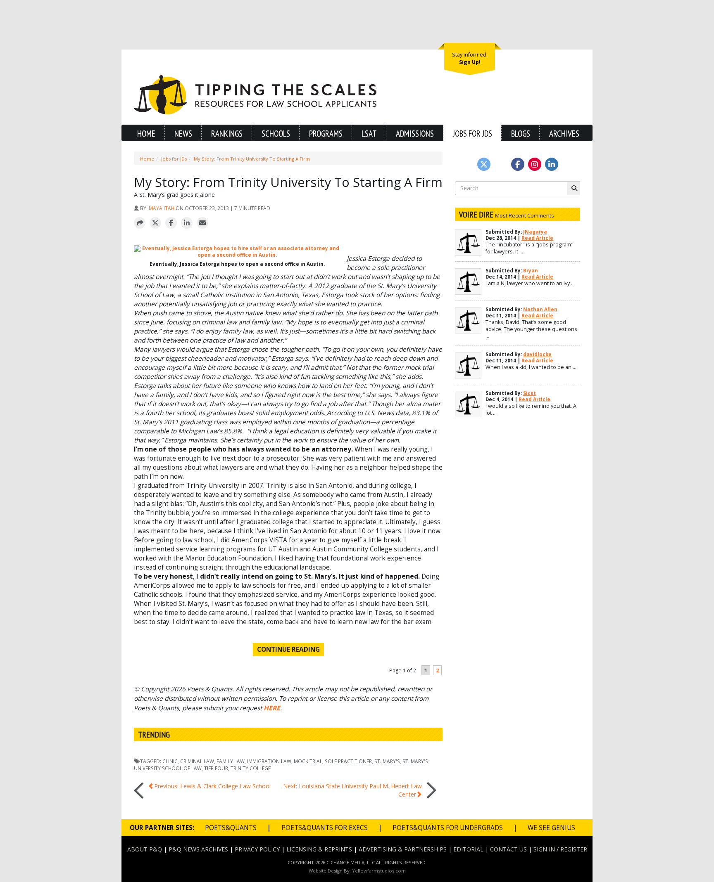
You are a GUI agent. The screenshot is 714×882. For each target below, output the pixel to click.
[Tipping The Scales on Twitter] (483, 164)
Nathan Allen (540, 309)
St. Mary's (387, 761)
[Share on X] (155, 223)
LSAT (369, 133)
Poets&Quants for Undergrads (448, 827)
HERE (272, 708)
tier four (216, 768)
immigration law (269, 761)
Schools (276, 133)
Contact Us (508, 849)
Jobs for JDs (472, 133)
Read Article (537, 238)
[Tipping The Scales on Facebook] (517, 164)
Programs (326, 133)
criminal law (197, 761)
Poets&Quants (231, 827)
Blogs (520, 133)
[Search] (573, 188)
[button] (139, 223)
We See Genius (551, 827)
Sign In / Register (560, 849)
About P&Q (144, 849)
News (183, 133)
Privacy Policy (257, 849)
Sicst (529, 393)
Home (146, 133)
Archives (564, 133)
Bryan (530, 270)
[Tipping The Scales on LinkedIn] (551, 164)
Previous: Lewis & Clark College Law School (212, 786)
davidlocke (537, 354)
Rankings (227, 133)
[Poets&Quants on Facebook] (534, 164)
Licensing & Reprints (319, 849)
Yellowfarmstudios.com (379, 871)
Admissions (415, 133)
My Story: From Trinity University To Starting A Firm (252, 159)
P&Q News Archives (198, 849)
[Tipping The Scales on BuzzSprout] (500, 164)
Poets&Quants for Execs (324, 827)
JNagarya (535, 232)
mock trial (308, 761)
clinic (170, 761)
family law (231, 761)
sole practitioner (348, 761)
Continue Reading (288, 649)
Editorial (468, 849)
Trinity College (251, 768)
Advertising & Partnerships (403, 849)
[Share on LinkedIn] (187, 223)
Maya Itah (161, 208)
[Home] (255, 94)
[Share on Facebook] (171, 223)
